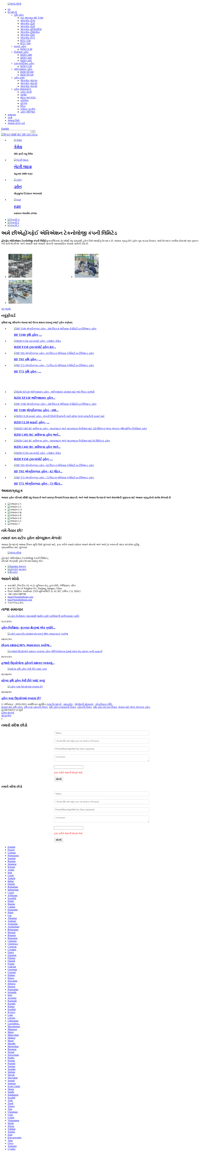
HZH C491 (26, 60)
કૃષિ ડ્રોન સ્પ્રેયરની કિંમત (62, 707)
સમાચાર (12, 114)
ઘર (9, 9)
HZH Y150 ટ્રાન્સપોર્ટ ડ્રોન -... (33, 459)
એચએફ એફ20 (28, 83)
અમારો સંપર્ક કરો (16, 123)
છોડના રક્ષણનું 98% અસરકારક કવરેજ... (26, 645)
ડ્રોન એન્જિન (27, 111)
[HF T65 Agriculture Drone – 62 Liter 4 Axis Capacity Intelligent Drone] (54, 353)
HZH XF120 (26, 74)
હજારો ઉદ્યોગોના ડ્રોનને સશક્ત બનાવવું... (28, 663)
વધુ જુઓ (6, 309)
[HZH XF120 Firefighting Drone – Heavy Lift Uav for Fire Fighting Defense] (54, 391)
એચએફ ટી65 (27, 35)
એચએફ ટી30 (27, 26)
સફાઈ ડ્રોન (20, 46)
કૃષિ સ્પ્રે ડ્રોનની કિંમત (36, 707)
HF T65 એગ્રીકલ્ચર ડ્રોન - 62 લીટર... (38, 471)
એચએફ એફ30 (28, 86)
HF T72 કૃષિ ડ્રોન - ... (27, 371)
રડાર (17, 206)
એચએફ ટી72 (27, 37)
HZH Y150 (26, 66)
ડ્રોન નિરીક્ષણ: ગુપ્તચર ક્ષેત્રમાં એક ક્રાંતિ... (28, 627)
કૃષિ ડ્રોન (19, 15)
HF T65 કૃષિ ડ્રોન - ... (27, 359)
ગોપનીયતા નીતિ (103, 704)
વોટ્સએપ (6, 715)
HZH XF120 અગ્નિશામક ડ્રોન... (34, 397)
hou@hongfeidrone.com (20, 599)
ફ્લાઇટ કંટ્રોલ (27, 109)
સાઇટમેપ (67, 704)
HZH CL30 (26, 49)
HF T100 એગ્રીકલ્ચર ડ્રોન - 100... (36, 410)
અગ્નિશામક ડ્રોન (23, 69)
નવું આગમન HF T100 (31, 17)
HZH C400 (26, 54)
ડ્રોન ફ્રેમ (19, 77)
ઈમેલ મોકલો (7, 712)
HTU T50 (25, 40)
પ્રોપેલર (24, 100)
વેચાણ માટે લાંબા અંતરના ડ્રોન (134, 707)
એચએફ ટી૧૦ (27, 20)
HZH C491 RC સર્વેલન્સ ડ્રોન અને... (37, 434)
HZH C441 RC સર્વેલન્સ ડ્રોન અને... (37, 447)
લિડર (23, 106)
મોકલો (58, 779)
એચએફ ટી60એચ (30, 32)
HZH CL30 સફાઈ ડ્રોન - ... (31, 422)
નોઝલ (23, 103)
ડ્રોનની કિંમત (84, 707)
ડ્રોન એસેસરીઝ (22, 89)
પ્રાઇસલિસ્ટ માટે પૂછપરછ (14, 547)
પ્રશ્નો (10, 117)
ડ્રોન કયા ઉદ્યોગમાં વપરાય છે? (21, 698)
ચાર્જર (23, 94)
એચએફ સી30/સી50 (31, 29)
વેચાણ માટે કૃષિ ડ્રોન (12, 707)
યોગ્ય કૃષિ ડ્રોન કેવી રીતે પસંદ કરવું (23, 680)
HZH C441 (26, 57)
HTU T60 (25, 43)
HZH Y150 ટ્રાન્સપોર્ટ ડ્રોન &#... (35, 347)
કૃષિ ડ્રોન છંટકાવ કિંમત (105, 707)
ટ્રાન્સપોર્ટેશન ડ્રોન (24, 63)
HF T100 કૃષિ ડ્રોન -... (28, 334)
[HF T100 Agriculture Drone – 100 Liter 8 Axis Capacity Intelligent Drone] (55, 328)
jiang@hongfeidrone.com (20, 597)
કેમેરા (18, 147)
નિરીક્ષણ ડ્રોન (21, 52)
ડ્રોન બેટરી (26, 92)
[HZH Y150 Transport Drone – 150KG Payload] (37, 341)
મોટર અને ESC (28, 97)
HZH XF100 (26, 72)
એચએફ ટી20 (27, 23)
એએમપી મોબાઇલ (84, 704)
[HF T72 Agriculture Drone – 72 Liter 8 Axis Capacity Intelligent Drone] (54, 365)
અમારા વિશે (13, 120)
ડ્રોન (18, 187)
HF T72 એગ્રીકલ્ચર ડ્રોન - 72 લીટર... (38, 483)
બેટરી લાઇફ (23, 167)
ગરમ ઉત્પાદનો (54, 704)
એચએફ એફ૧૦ (28, 80)
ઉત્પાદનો (12, 12)
